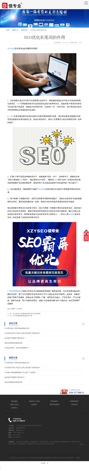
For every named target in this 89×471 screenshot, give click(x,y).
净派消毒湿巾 (21, 444)
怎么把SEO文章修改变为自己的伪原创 (26, 313)
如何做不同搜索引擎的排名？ (15, 338)
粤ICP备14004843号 (68, 458)
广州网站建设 (33, 442)
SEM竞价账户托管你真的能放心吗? (17, 328)
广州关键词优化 (43, 442)
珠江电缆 (19, 442)
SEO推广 (19, 309)
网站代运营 (14, 404)
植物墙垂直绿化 (65, 442)
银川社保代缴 (49, 444)
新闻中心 (15, 30)
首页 (8, 30)
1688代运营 (74, 442)
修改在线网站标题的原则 (13, 343)
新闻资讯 (24, 30)
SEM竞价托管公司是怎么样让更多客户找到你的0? (22, 333)
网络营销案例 (54, 404)
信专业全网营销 (54, 442)
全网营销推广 (74, 401)
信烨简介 (14, 408)
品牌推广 (34, 404)
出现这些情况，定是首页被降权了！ (17, 348)
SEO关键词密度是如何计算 (22, 316)
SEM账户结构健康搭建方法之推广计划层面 (20, 372)
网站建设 (14, 401)
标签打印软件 (40, 444)
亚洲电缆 (25, 442)
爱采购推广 (54, 401)
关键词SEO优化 (34, 401)
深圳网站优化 (31, 444)
